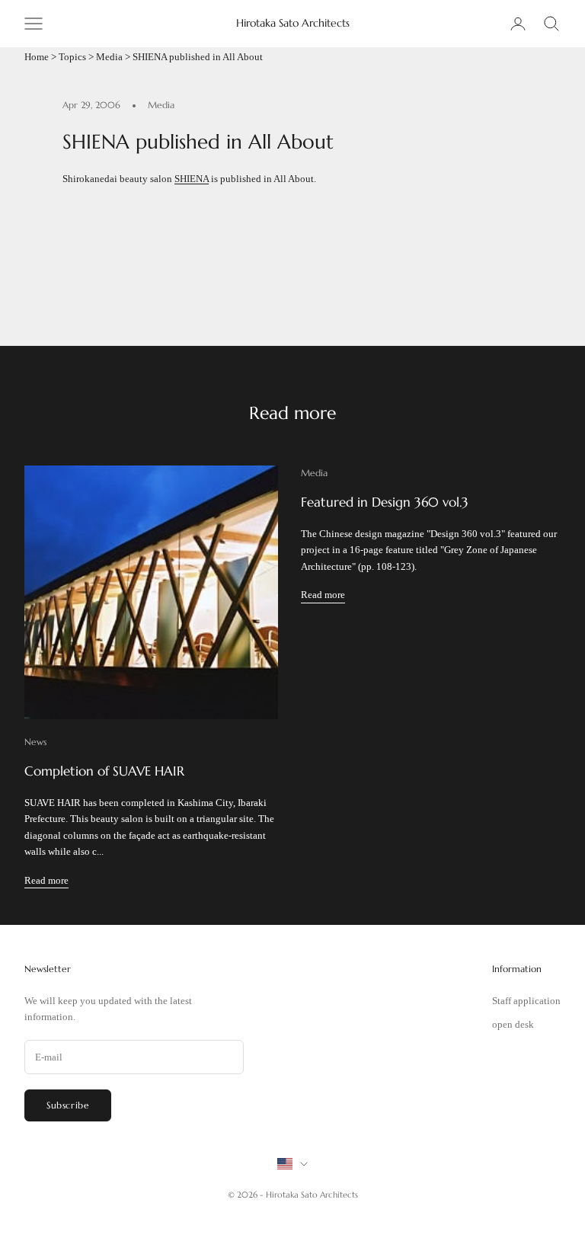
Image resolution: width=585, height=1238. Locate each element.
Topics (72, 56)
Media (109, 56)
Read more (46, 880)
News (35, 741)
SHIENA (191, 178)
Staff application (526, 1000)
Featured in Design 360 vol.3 (384, 502)
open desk (513, 1024)
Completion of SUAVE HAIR (104, 771)
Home (36, 56)
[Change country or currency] (292, 1163)
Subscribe (67, 1105)
